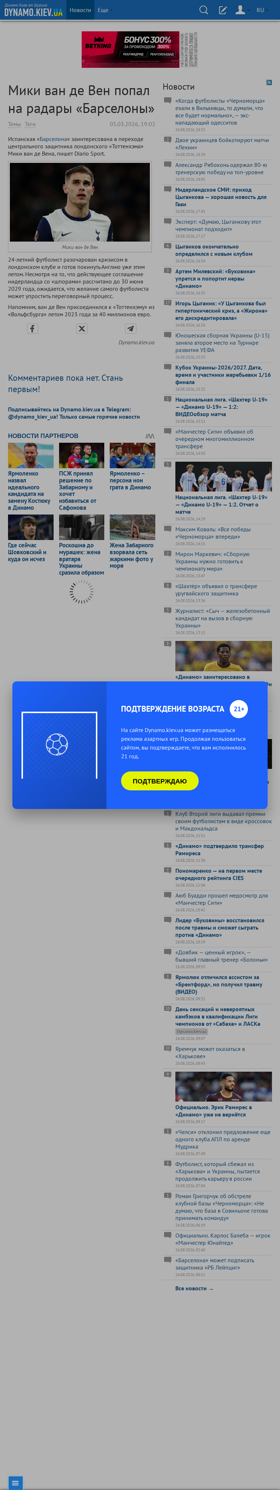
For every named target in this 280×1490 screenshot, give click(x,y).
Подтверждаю (160, 781)
